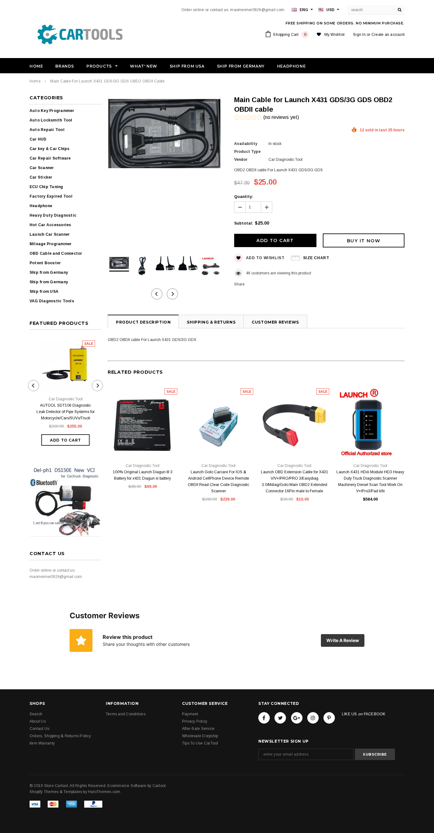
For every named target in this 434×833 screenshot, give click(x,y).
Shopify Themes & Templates (56, 792)
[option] (164, 132)
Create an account (387, 34)
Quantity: (243, 196)
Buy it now (363, 241)
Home (35, 81)
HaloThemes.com (104, 792)
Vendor (241, 159)
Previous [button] (156, 293)
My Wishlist (334, 34)
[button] (266, 118)
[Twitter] (280, 718)
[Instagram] (313, 718)
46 (248, 273)
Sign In (359, 34)
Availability (245, 143)
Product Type (247, 151)
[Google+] (296, 718)
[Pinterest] (329, 718)
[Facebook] (264, 718)
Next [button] (172, 293)
